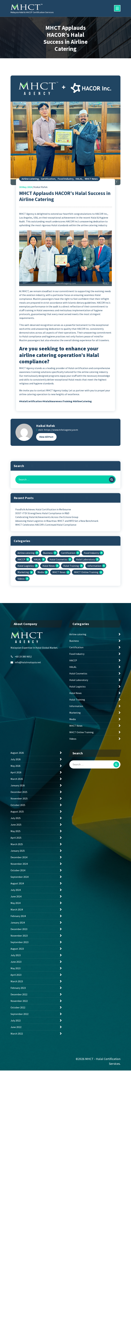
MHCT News (91, 178)
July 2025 (16, 818)
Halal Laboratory (85, 559)
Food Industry (65, 178)
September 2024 (19, 876)
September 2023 (19, 942)
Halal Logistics (26, 565)
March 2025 (17, 844)
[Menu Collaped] (117, 8)
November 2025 (19, 798)
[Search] (112, 479)
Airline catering (30, 178)
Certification (48, 178)
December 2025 (19, 792)
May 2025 (15, 831)
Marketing (23, 572)
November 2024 (19, 863)
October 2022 (18, 1007)
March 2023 (17, 981)
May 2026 (15, 765)
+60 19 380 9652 (23, 656)
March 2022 (17, 1033)
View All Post (46, 436)
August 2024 (17, 883)
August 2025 (17, 811)
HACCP (21, 559)
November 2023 (19, 935)
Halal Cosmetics (58, 559)
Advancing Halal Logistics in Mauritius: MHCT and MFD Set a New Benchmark (56, 520)
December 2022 (19, 994)
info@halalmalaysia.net (28, 662)
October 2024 (18, 870)
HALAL (79, 178)
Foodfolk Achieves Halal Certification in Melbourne (43, 509)
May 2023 (15, 968)
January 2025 (18, 850)
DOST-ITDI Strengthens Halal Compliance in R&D (42, 513)
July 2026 (16, 759)
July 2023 (16, 955)
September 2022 (19, 1014)
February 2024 (18, 916)
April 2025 (16, 837)
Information (94, 565)
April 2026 (16, 772)
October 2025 (18, 805)
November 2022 (19, 1000)
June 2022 (16, 1027)
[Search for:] (65, 479)
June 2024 (16, 896)
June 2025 (16, 824)
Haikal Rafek (45, 426)
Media (41, 572)
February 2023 (18, 987)
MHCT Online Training (86, 572)
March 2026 (17, 778)
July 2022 (16, 1020)
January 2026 (18, 785)
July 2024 (16, 889)
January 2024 (18, 922)
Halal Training (71, 565)
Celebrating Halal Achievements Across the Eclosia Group (46, 517)
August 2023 (17, 948)
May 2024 (25, 187)
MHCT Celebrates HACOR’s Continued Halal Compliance (45, 524)
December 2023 (19, 929)
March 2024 (17, 909)
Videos (21, 578)
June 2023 (16, 961)
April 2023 (16, 974)
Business (48, 552)
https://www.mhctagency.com (61, 429)
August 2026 (17, 752)
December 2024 (19, 857)
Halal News (48, 565)
